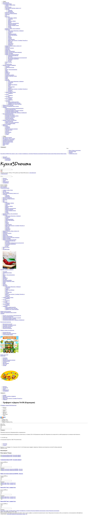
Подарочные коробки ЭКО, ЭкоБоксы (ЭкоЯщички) (16, 112)
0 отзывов (4, 408)
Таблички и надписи (9, 48)
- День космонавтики (12, 33)
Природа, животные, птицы (11, 76)
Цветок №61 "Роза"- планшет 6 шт (8, 487)
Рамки (6, 78)
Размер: (2, 418)
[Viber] (3, 417)
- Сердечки (10, 59)
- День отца (10, 41)
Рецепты (70, 152)
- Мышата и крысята (12, 24)
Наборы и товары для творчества (9, 120)
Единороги (7, 204)
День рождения (8, 224)
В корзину (3, 430)
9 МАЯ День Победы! (9, 220)
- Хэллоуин (10, 42)
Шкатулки (7, 14)
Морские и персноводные (10, 208)
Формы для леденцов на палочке (12, 54)
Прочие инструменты (9, 119)
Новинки (5, 178)
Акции (4, 180)
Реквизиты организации (8, 140)
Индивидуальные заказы (8, 141)
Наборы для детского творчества (12, 122)
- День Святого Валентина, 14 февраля (15, 30)
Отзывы (5, 445)
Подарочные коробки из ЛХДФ (11, 111)
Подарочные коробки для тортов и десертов (14, 110)
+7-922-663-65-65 (32, 172)
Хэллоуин (7, 227)
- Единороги (10, 18)
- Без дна (9, 60)
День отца (7, 226)
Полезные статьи (72, 151)
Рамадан (7, 222)
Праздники (7, 29)
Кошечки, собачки (9, 206)
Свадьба (7, 223)
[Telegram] (5, 417)
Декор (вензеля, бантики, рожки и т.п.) (13, 8)
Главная (4, 395)
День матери (7, 228)
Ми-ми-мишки (8, 132)
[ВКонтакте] (1, 417)
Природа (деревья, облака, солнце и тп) (13, 45)
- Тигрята (9, 27)
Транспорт (7, 49)
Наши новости (6, 181)
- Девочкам (10, 10)
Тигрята (7, 212)
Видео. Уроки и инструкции (75, 150)
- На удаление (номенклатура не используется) (17, 57)
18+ (6, 63)
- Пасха (9, 36)
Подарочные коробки (9, 74)
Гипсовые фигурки (9, 121)
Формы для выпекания (10, 51)
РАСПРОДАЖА (8, 64)
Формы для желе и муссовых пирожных (13, 52)
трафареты (5, 399)
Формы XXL (8, 50)
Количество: (3, 425)
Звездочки (7, 241)
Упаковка (5, 107)
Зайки (6, 205)
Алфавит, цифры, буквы (10, 4)
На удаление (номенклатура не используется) (14, 242)
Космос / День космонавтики (11, 69)
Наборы (7, 71)
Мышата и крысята (9, 209)
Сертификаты (6, 182)
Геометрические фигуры (10, 240)
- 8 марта (9, 32)
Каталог (3, 185)
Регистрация (7, 160)
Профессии (7, 46)
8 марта (6, 218)
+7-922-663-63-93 (3, 173)
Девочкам (7, 195)
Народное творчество (9, 12)
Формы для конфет (9, 53)
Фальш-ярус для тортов (10, 117)
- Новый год (10, 44)
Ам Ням (7, 134)
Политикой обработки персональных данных (16, 513)
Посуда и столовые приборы (11, 13)
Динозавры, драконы (9, 203)
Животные (7, 16)
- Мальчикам (10, 11)
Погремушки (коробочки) (10, 243)
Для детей (7, 9)
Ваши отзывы (6, 144)
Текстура (7, 79)
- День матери (10, 43)
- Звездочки (10, 56)
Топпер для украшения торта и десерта (11, 106)
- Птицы (9, 26)
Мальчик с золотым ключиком (11, 128)
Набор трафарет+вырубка (10, 307)
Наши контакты (6, 142)
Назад (4, 1)
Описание (5, 443)
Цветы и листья (8, 62)
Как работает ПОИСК (7, 137)
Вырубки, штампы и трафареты (9, 65)
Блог (4, 145)
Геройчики (7, 126)
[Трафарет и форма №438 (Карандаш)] (8, 405)
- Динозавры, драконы (12, 17)
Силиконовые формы (7, 3)
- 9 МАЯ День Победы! (12, 35)
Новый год (7, 229)
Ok (26, 513)
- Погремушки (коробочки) (13, 58)
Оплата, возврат (16, 510)
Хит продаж (5, 179)
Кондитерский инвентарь (8, 113)
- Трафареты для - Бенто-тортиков (14, 104)
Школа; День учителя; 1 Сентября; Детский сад (15, 225)
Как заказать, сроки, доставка (9, 138)
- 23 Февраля (10, 31)
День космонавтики (9, 219)
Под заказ (7, 73)
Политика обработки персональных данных (40, 510)
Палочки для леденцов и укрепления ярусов (14, 108)
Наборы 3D (7, 72)
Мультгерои (5, 125)
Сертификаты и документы (8, 139)
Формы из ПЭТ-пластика (8, 105)
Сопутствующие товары (10, 123)
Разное (6, 77)
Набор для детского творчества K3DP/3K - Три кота (11, 473)
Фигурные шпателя (9, 118)
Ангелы (7, 5)
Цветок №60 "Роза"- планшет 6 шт (8, 501)
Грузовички (7, 127)
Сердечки (7, 245)
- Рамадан (10, 37)
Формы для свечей (6, 124)
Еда (6, 15)
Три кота (7, 131)
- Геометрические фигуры (13, 55)
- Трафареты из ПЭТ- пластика (14, 102)
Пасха (6, 221)
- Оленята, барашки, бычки (13, 25)
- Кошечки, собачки (12, 21)
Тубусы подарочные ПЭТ (10, 109)
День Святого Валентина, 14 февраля (13, 215)
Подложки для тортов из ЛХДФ (11, 115)
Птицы (6, 211)
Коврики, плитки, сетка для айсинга (12, 28)
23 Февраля (7, 217)
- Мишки (9, 22)
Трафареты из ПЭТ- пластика (11, 308)
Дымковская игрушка (9, 67)
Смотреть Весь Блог (73, 153)
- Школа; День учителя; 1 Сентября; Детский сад (17, 40)
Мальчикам (7, 196)
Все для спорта (8, 7)
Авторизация (8, 159)
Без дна (6, 246)
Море (6, 70)
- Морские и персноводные (13, 23)
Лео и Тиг (7, 133)
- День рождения (11, 39)
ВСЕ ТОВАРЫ (6, 2)
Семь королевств (8, 129)
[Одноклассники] (2, 417)
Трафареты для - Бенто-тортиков (11, 309)
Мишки (6, 207)
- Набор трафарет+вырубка (13, 101)
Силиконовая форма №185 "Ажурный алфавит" (11, 459)
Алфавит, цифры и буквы (10, 92)
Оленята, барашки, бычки (10, 210)
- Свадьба (10, 38)
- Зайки (9, 19)
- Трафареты (10, 93)
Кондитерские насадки (10, 114)
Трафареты (7, 100)
